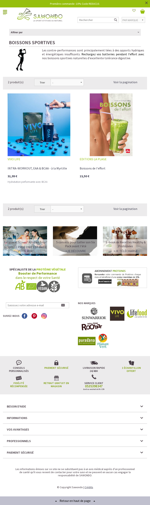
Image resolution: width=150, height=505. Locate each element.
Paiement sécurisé (56, 367)
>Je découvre (75, 251)
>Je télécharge (126, 251)
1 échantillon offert (131, 369)
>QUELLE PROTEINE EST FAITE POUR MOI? (26, 249)
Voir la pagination (125, 82)
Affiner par (17, 32)
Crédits (89, 487)
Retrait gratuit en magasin (56, 384)
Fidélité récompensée (19, 384)
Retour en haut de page (75, 501)
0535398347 (94, 386)
